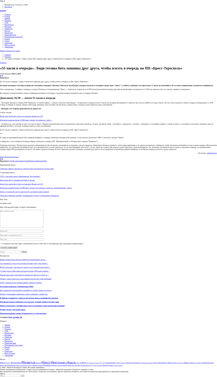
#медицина (180, 363)
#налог (2, 365)
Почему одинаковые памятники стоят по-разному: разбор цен (24, 294)
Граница (8, 21)
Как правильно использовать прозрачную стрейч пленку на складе (26, 290)
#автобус (7, 363)
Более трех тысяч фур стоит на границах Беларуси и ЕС (21, 116)
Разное (7, 39)
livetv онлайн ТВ (15, 317)
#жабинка (123, 363)
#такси (95, 365)
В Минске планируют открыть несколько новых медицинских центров (29, 298)
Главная (8, 14)
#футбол (106, 365)
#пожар (40, 365)
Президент (9, 33)
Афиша (7, 19)
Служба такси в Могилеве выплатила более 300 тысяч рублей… (25, 271)
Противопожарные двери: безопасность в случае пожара (23, 313)
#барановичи (16, 363)
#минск (186, 363)
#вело (77, 363)
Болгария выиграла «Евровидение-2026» (17, 287)
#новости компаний (21, 365)
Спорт (7, 41)
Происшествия (10, 35)
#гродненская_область (93, 363)
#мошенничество (208, 363)
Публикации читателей (14, 37)
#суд (91, 365)
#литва (175, 363)
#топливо (99, 365)
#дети (118, 363)
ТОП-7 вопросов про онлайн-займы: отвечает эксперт (21, 283)
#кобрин (155, 363)
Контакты (8, 7)
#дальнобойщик (110, 363)
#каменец (149, 363)
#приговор (54, 365)
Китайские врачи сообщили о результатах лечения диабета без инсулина (29, 302)
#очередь (8, 157)
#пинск (35, 365)
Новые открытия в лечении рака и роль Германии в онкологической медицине (32, 306)
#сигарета (77, 365)
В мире (7, 17)
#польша (15, 157)
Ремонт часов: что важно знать (12, 310)
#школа (111, 365)
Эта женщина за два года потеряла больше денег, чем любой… (24, 263)
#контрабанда (162, 363)
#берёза (38, 363)
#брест (2, 157)
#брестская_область (63, 362)
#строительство (84, 365)
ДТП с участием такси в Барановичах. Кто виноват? (20, 176)
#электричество (118, 365)
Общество (8, 29)
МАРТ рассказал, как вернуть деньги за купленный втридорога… (25, 267)
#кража (169, 363)
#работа (65, 365)
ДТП (6, 23)
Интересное (9, 25)
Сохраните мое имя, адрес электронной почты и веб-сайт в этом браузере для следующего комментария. (42, 244)
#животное (129, 363)
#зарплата (137, 363)
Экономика (9, 47)
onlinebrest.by (212, 153)
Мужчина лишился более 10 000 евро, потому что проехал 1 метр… (26, 120)
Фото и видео (10, 45)
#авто (2, 363)
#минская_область (196, 363)
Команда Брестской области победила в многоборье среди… (23, 260)
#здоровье (144, 363)
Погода (7, 31)
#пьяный (59, 365)
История (8, 27)
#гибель (83, 363)
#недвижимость (10, 365)
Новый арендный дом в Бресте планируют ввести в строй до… (24, 275)
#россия (71, 365)
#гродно (102, 363)
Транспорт (9, 43)
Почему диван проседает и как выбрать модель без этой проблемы (25, 279)
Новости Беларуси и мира (10, 51)
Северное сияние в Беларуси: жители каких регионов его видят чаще (27, 169)
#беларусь (28, 362)
